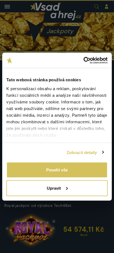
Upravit (54, 188)
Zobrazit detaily (82, 152)
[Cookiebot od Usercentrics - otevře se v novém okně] (83, 60)
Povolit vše (57, 170)
